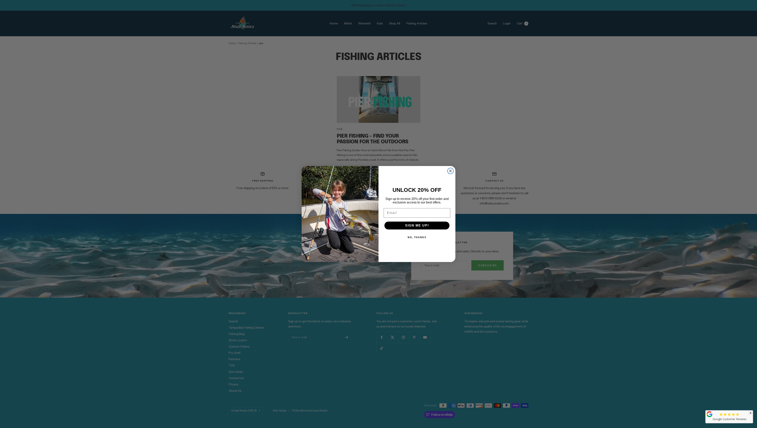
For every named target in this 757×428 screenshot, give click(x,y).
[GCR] (709, 414)
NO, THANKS (417, 237)
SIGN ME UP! (417, 225)
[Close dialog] (450, 171)
